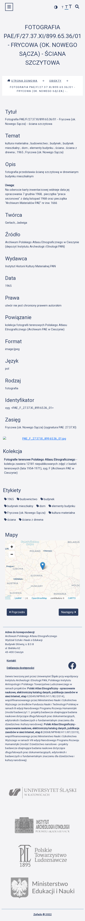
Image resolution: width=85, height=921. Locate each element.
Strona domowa (24, 80)
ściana (11, 519)
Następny (67, 612)
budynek (49, 499)
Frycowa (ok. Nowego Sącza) (26, 513)
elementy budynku (63, 506)
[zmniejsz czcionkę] (63, 7)
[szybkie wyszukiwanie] (77, 7)
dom (42, 506)
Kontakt (11, 660)
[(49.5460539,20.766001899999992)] (42, 566)
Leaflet (18, 598)
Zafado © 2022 (42, 914)
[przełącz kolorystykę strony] (56, 7)
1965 (10, 499)
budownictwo (28, 499)
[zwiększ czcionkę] (70, 7)
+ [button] (11, 546)
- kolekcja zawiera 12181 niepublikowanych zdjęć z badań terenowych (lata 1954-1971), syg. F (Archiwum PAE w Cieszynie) (40, 466)
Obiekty (55, 80)
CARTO (72, 598)
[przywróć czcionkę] (67, 7)
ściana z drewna (32, 519)
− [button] (11, 554)
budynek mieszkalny (20, 506)
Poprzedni (18, 612)
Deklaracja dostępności (20, 667)
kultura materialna (63, 513)
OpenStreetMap (39, 598)
